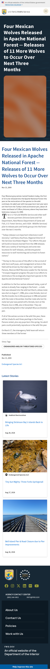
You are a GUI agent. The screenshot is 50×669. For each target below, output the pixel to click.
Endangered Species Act (12, 364)
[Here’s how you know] (25, 3)
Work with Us (14, 634)
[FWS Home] (4, 12)
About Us (11, 610)
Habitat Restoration (17, 415)
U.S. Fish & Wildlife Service (19, 12)
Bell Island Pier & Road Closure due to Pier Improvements (25, 543)
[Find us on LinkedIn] (25, 586)
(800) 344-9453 (13, 597)
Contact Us (13, 618)
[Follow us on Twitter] (19, 586)
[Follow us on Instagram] (13, 586)
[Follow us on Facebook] (7, 586)
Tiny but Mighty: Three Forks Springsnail (24, 481)
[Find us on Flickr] (31, 586)
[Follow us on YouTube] (37, 586)
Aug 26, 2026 (10, 552)
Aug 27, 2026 (10, 492)
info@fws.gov (33, 597)
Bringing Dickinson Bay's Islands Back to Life (24, 424)
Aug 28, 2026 (10, 433)
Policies (10, 626)
